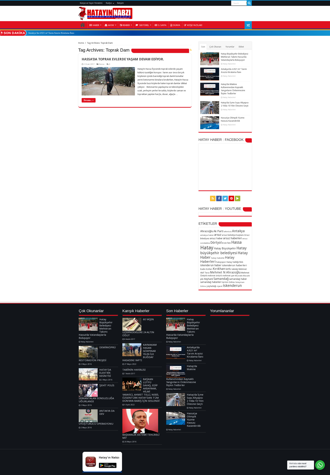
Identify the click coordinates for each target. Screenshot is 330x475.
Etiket (241, 46)
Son (203, 46)
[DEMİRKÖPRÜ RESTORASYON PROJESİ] (88, 352)
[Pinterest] (231, 198)
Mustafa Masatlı (242, 275)
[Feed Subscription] (191, 49)
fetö (229, 243)
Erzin (224, 243)
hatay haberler (217, 258)
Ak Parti (218, 231)
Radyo (109, 3)
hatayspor (221, 262)
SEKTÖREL (144, 25)
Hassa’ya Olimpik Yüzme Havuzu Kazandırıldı (194, 419)
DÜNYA (176, 25)
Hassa (101, 64)
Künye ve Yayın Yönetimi (91, 3)
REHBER (126, 25)
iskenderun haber (211, 265)
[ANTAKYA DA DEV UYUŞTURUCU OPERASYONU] (88, 415)
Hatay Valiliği (233, 262)
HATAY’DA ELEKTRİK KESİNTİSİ (105, 372)
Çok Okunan (215, 46)
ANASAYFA (82, 24)
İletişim (120, 3)
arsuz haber (216, 238)
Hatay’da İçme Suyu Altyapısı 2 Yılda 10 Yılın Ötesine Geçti (195, 399)
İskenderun (232, 285)
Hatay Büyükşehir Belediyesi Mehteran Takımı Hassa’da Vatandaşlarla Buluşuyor (234, 56)
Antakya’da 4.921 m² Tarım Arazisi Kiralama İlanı (51, 33)
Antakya (238, 231)
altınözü (228, 231)
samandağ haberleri (210, 282)
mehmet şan (228, 275)
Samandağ (221, 278)
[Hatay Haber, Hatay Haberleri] (105, 13)
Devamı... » (89, 100)
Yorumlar (230, 46)
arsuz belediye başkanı (233, 235)
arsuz (217, 234)
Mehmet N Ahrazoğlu (225, 272)
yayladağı (211, 286)
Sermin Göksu (228, 282)
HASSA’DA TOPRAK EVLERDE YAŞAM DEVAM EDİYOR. (123, 59)
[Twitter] (225, 198)
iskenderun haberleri (234, 265)
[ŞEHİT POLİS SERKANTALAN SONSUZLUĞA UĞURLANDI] (88, 390)
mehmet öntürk (214, 275)
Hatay (206, 248)
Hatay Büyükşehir (225, 248)
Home (81, 43)
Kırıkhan (219, 269)
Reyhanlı (208, 279)
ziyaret (219, 286)
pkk (202, 279)
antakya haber (207, 235)
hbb (241, 262)
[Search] (249, 3)
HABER (96, 25)
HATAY (111, 25)
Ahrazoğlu (206, 231)
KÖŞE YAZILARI (194, 25)
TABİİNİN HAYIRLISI (134, 369)
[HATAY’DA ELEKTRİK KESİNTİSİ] (88, 374)
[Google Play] (237, 198)
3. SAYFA (162, 25)
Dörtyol (216, 243)
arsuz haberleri (232, 238)
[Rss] (213, 198)
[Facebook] (219, 198)
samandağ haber (238, 279)
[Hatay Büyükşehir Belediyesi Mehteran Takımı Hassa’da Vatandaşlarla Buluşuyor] (88, 324)
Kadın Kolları (206, 269)
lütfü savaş (232, 269)
